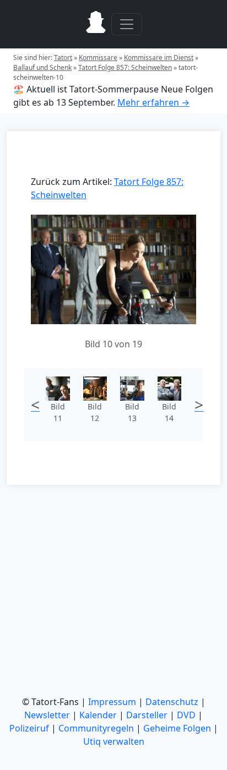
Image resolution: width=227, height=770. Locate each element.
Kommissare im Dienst (158, 57)
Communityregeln (96, 728)
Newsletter (47, 715)
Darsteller (146, 715)
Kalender (98, 715)
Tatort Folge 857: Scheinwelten (125, 67)
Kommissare (98, 57)
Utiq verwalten (113, 741)
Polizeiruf (29, 728)
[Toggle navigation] (126, 24)
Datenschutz (171, 702)
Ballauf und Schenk (42, 67)
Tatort (63, 57)
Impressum (112, 702)
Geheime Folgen (177, 728)
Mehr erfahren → (153, 102)
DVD (186, 715)
